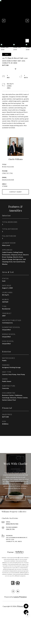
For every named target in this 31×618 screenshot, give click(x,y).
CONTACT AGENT (15, 192)
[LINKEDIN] (18, 591)
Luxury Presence (20, 597)
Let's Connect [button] (15, 498)
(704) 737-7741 (7, 173)
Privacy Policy (22, 606)
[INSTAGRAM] (13, 591)
